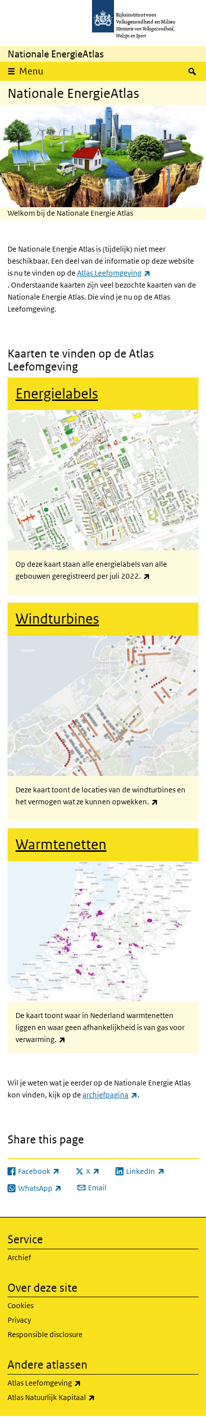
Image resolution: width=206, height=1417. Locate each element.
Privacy (19, 1320)
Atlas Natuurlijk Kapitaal (78, 1397)
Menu (31, 71)
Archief (19, 1257)
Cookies (21, 1305)
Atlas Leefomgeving (113, 273)
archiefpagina (110, 1094)
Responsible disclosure (45, 1334)
